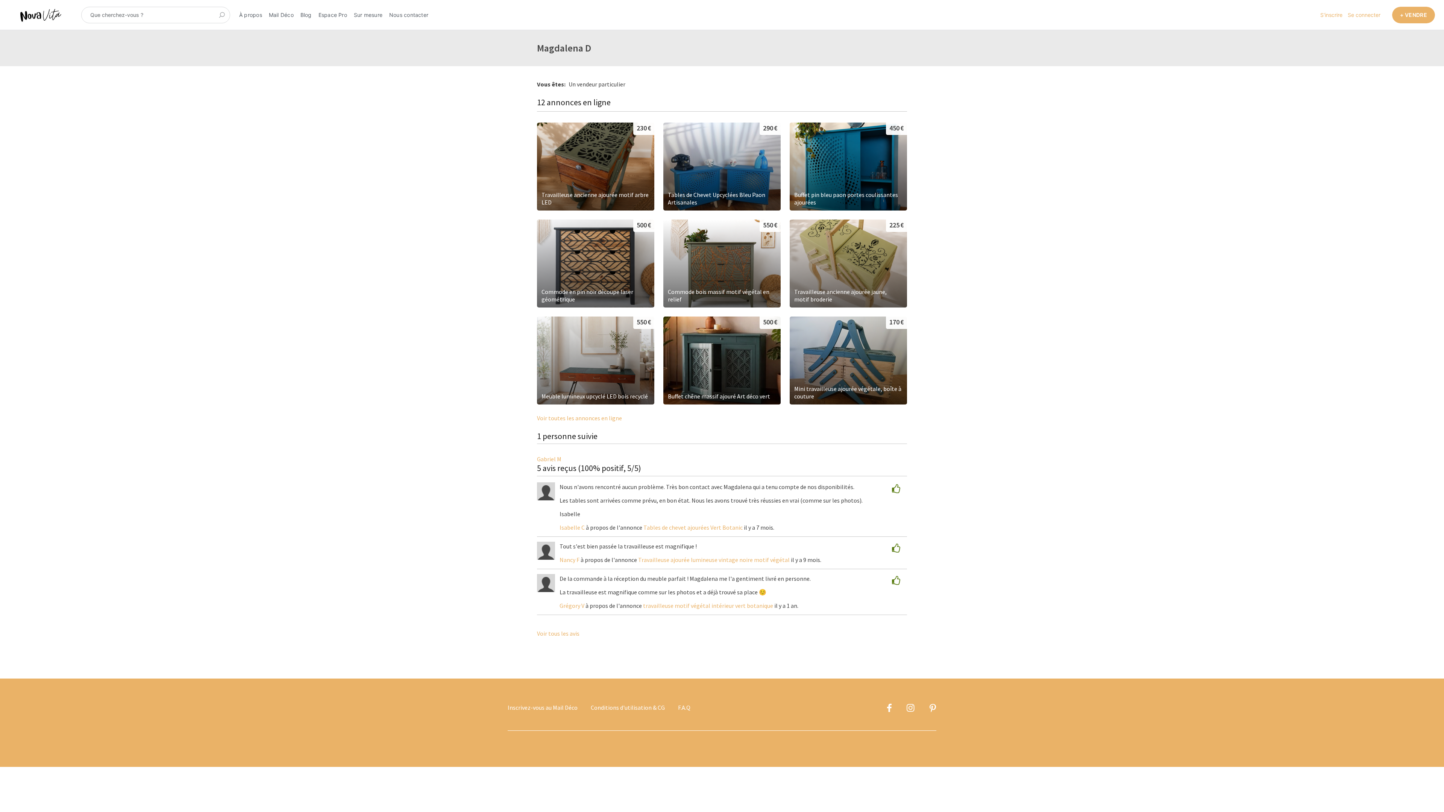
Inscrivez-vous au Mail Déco (543, 707)
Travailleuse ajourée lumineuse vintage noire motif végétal (714, 560)
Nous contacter (408, 15)
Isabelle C (572, 527)
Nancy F (569, 560)
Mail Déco (281, 15)
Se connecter (1364, 15)
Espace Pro (333, 15)
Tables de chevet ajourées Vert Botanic (693, 527)
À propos (250, 15)
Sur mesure (368, 15)
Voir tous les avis (558, 633)
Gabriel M (549, 459)
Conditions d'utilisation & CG (628, 707)
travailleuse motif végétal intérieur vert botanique (708, 605)
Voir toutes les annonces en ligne (579, 418)
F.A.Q (684, 707)
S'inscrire (1331, 15)
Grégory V (572, 605)
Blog (306, 15)
